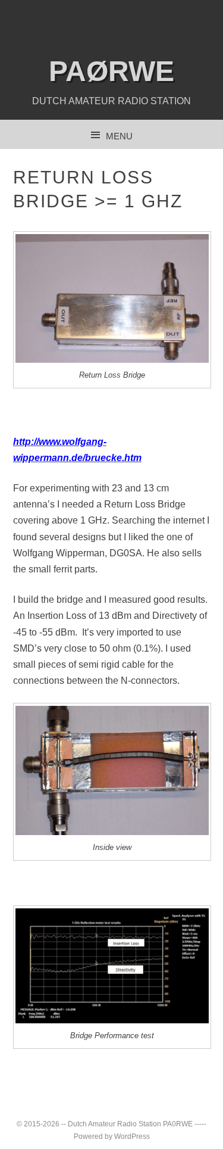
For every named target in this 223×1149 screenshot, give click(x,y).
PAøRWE (111, 71)
